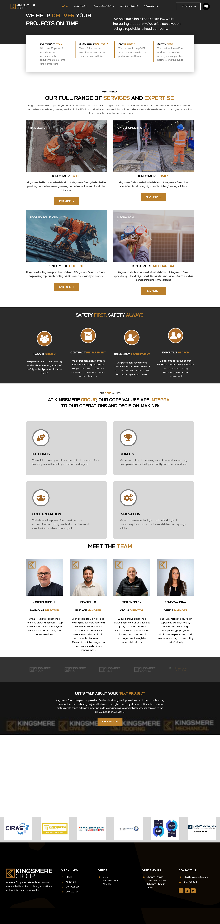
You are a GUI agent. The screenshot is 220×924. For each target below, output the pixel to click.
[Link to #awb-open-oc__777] (206, 6)
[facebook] (181, 890)
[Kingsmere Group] (23, 4)
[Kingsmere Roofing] (144, 668)
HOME (69, 877)
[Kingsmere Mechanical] (179, 668)
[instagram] (187, 890)
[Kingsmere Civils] (109, 668)
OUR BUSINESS (72, 886)
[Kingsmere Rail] (75, 668)
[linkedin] (193, 890)
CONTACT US (72, 891)
